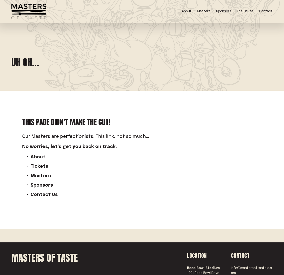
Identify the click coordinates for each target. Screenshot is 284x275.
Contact (266, 11)
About (186, 11)
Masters (203, 11)
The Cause (245, 11)
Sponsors (223, 11)
